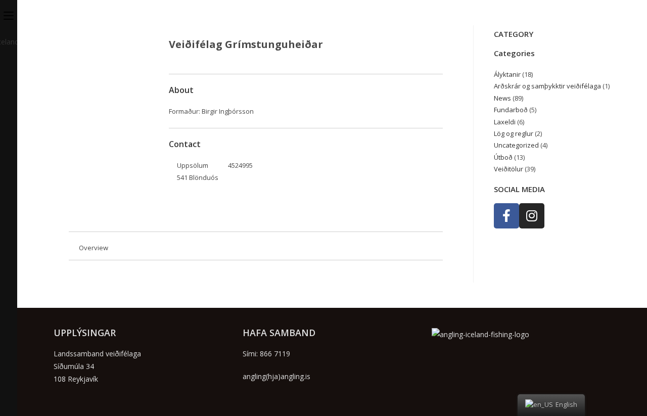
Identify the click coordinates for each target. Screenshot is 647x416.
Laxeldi (505, 121)
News (502, 98)
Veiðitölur (508, 168)
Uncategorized (516, 145)
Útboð (503, 157)
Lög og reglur (513, 133)
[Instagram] (531, 215)
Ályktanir (507, 74)
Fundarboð (511, 109)
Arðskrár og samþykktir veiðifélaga (547, 85)
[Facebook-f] (506, 215)
